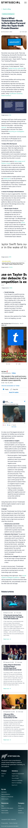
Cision (23, 222)
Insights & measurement (18, 773)
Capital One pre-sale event (16, 68)
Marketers (4, 792)
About (19, 806)
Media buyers (4, 799)
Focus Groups (15, 778)
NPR (10, 257)
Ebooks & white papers (7, 808)
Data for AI (14, 785)
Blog (2, 806)
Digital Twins (15, 776)
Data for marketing (16, 782)
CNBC (10, 288)
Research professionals (7, 796)
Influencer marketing (17, 780)
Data (2, 776)
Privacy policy (4, 823)
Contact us (21, 812)
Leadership (21, 808)
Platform (3, 773)
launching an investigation (16, 131)
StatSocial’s (7, 178)
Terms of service (13, 823)
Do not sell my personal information (9, 826)
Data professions (5, 794)
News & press (4, 812)
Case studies (4, 810)
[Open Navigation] (25, 2)
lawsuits (3, 127)
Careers (20, 810)
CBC (10, 115)
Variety (11, 267)
